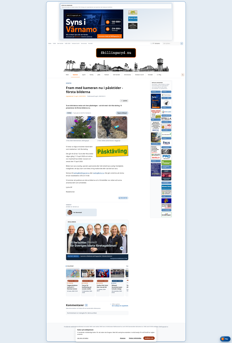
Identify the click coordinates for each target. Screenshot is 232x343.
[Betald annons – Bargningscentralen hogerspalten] (166, 126)
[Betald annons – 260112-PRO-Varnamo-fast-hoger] (166, 157)
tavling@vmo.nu (98, 173)
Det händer (60, 43)
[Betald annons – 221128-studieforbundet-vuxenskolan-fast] (166, 162)
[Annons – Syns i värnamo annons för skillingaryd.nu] (93, 23)
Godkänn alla (149, 338)
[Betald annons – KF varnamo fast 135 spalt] (166, 192)
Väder (49, 43)
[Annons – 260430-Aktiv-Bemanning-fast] (133, 12)
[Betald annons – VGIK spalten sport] (166, 200)
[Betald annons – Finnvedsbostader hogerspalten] (166, 134)
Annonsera (84, 43)
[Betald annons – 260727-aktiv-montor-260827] (156, 137)
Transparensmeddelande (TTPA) (118, 258)
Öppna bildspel (122, 113)
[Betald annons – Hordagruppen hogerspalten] (166, 214)
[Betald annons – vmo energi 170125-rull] (166, 187)
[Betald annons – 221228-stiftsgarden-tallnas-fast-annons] (166, 103)
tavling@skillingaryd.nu (81, 173)
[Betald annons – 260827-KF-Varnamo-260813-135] (156, 153)
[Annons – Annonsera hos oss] (156, 101)
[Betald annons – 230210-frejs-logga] (166, 143)
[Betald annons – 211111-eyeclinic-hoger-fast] (166, 111)
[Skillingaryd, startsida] (116, 53)
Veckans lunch (75, 43)
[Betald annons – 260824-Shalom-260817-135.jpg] (156, 169)
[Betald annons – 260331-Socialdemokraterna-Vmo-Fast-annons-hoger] (166, 174)
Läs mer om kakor (82, 338)
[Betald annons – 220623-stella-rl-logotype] (166, 118)
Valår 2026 (67, 43)
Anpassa (122, 338)
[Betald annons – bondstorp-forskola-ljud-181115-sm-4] (133, 25)
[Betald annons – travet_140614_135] (166, 151)
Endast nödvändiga (135, 338)
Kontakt (90, 43)
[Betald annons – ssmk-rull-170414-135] (166, 206)
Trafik (54, 43)
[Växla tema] (183, 75)
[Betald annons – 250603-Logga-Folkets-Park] (166, 95)
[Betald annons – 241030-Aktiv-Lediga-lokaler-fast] (156, 113)
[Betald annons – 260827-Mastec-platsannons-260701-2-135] (156, 127)
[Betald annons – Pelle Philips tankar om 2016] (133, 19)
